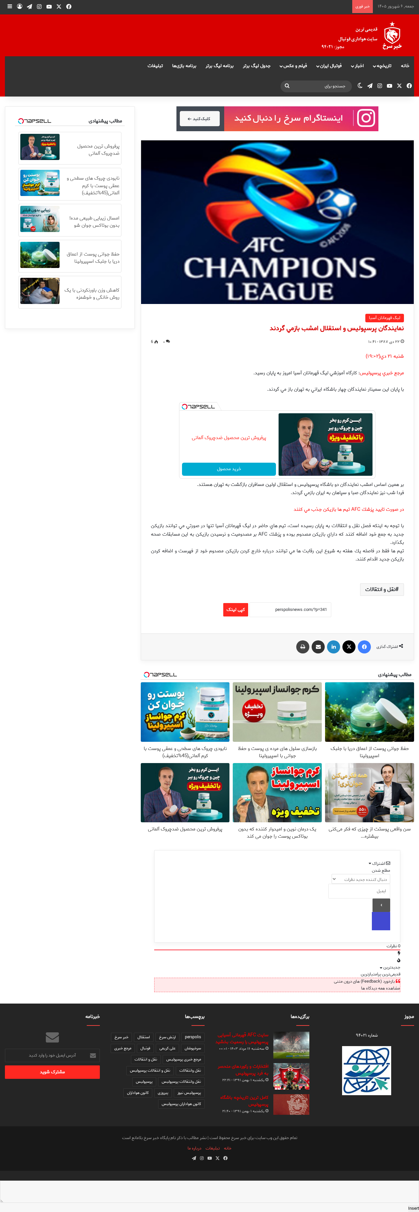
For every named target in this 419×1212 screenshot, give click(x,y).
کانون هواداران (138, 1093)
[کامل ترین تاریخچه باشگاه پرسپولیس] (291, 1104)
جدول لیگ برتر (257, 66)
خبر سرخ (121, 1037)
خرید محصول (229, 469)
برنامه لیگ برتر (220, 66)
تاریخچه (384, 66)
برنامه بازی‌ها (184, 66)
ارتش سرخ (167, 1037)
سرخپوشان (193, 1048)
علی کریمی (167, 1048)
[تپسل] (184, 406)
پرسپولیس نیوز (189, 1093)
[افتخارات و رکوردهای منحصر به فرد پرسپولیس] (291, 1076)
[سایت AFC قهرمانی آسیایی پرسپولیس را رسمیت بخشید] (291, 1045)
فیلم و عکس (295, 66)
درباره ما (194, 1148)
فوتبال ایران (331, 66)
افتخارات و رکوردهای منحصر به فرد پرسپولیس (243, 1070)
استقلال (143, 1037)
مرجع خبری (122, 1048)
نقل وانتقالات (190, 1070)
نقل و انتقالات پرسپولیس (150, 1070)
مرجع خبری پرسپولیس (183, 1059)
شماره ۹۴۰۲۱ (367, 1035)
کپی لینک (236, 610)
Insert (413, 1208)
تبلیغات (155, 66)
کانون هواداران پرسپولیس (181, 1104)
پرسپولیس (144, 1081)
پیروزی (163, 1093)
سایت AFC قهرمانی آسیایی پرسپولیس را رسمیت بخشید (241, 1038)
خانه (405, 66)
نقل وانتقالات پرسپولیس (181, 1081)
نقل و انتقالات (380, 589)
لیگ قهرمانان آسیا (384, 317)
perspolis (193, 1037)
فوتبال (145, 1048)
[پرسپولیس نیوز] (367, 35)
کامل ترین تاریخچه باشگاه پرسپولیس (244, 1101)
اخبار (359, 66)
